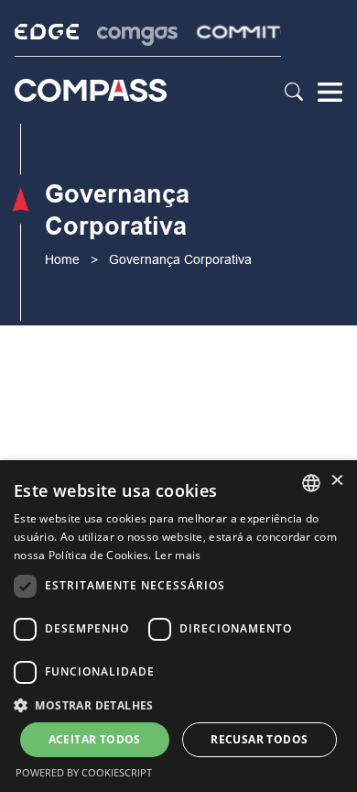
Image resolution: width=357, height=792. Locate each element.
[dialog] (178, 626)
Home (62, 259)
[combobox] (311, 483)
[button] (178, 704)
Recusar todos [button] (259, 739)
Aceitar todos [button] (95, 739)
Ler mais (177, 555)
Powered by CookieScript (84, 772)
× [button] (336, 482)
